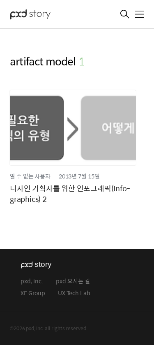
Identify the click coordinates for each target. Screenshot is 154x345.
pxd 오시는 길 (73, 281)
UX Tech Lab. (75, 293)
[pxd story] (51, 15)
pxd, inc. (32, 281)
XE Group (33, 293)
